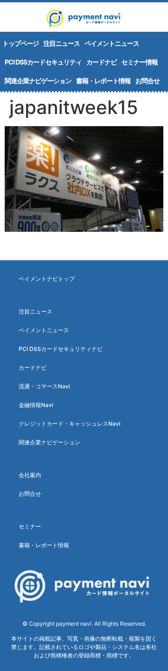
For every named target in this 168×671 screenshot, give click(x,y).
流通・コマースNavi (44, 386)
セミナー (30, 526)
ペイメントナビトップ (47, 278)
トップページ (20, 43)
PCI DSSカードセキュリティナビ (61, 348)
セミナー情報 (139, 62)
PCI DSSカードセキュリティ (43, 62)
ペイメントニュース (111, 43)
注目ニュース (61, 43)
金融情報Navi (36, 404)
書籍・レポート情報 (103, 81)
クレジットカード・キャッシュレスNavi (69, 423)
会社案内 (30, 474)
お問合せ (147, 81)
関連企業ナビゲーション (38, 81)
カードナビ (101, 62)
